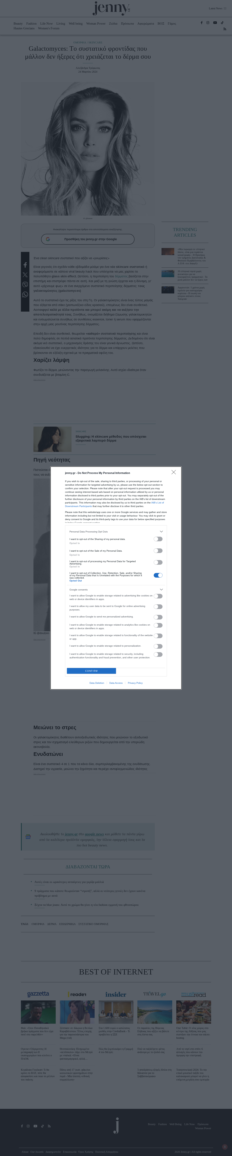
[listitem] (116, 531)
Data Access (116, 683)
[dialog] (116, 578)
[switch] (158, 539)
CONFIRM (91, 671)
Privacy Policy (135, 683)
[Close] (175, 473)
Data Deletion (97, 683)
